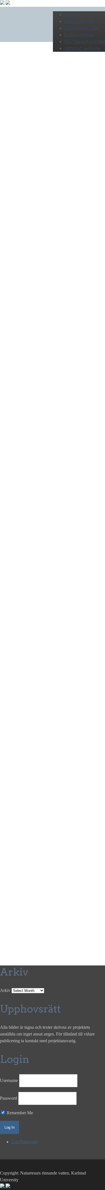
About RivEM (79, 21)
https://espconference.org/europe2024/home (39, 514)
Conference (10, 331)
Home (71, 14)
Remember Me (19, 1112)
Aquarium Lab (81, 28)
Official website (82, 48)
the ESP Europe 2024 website (20, 780)
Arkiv (5, 990)
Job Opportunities (84, 41)
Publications (78, 34)
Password (8, 1098)
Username (9, 1080)
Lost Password (24, 1141)
